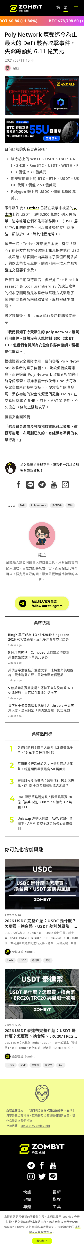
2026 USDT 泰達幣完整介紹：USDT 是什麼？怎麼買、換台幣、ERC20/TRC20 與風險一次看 (40, 1036)
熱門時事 (57, 505)
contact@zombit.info (35, 1126)
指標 (57, 1199)
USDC (23, 960)
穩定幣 (35, 960)
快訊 (27, 1192)
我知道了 (42, 1241)
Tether (33, 207)
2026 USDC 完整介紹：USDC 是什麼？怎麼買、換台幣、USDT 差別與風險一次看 (41, 926)
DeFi (22, 505)
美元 (48, 960)
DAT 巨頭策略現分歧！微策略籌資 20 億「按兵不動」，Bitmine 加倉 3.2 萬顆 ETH (45, 802)
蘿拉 (16, 68)
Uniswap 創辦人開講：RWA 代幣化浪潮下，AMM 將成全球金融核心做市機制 (45, 823)
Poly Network (38, 505)
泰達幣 (35, 1065)
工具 (57, 1206)
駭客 (70, 505)
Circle (10, 960)
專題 (27, 1206)
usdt (23, 1065)
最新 (57, 1192)
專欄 (27, 1199)
